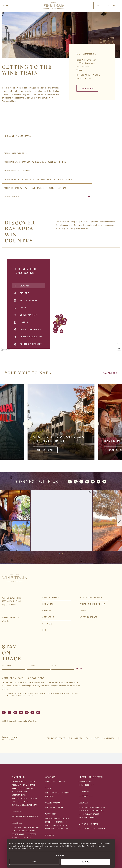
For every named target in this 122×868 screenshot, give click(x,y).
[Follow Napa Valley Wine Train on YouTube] (27, 712)
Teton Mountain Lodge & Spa (57, 819)
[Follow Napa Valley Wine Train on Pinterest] (21, 712)
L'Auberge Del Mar (20, 802)
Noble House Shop (86, 785)
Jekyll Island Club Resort (56, 782)
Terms (83, 610)
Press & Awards (50, 597)
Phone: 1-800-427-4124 (12, 617)
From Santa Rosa (12, 196)
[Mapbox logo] (6, 349)
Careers (46, 610)
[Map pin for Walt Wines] (64, 323)
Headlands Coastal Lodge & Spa (92, 807)
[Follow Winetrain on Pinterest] (87, 482)
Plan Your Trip (110, 373)
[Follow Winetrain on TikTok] (104, 482)
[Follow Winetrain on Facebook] (70, 482)
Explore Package (45, 450)
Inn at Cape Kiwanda (87, 817)
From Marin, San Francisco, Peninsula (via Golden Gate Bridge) (35, 162)
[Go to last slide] (27, 424)
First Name (6, 666)
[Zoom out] (119, 348)
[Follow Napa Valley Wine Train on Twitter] (9, 712)
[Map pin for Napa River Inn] (61, 331)
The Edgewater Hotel (54, 807)
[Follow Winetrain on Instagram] (81, 482)
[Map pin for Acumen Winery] (55, 329)
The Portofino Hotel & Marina (25, 782)
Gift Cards (48, 623)
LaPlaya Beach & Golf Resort (24, 831)
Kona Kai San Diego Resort (23, 788)
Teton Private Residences (56, 825)
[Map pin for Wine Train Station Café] (60, 319)
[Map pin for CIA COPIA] (65, 320)
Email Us (5, 621)
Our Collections (85, 782)
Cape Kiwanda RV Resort (89, 814)
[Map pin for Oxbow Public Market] (60, 322)
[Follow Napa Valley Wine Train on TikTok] (38, 712)
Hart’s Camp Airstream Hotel (91, 811)
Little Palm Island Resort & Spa (25, 827)
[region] (61, 303)
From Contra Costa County (17, 170)
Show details (60, 855)
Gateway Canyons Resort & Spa (25, 816)
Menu (6, 5)
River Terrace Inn (19, 792)
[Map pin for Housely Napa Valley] (55, 323)
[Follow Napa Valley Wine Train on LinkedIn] (32, 712)
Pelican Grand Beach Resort (24, 834)
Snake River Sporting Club (56, 829)
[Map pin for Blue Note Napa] (58, 326)
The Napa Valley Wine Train (23, 785)
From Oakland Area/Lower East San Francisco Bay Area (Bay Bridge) (38, 179)
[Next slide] (94, 424)
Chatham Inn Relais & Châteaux (92, 829)
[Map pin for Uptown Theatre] (55, 331)
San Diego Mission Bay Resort (24, 798)
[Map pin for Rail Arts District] (57, 316)
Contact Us (48, 617)
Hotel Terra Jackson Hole (56, 822)
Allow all (86, 862)
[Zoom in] (119, 345)
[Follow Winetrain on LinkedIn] (98, 482)
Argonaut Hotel (19, 795)
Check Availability (106, 5)
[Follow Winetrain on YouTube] (93, 482)
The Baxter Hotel (86, 796)
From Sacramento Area (15, 153)
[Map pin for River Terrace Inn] (61, 316)
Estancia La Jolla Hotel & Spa (24, 805)
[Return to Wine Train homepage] (53, 5)
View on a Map (87, 88)
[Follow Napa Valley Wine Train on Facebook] (4, 712)
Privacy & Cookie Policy (92, 604)
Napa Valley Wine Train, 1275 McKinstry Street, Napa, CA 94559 (12, 601)
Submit (79, 668)
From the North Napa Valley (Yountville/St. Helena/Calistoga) (35, 188)
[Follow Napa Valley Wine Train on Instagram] (15, 712)
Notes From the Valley (92, 597)
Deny (34, 862)
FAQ (44, 630)
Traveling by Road (18, 136)
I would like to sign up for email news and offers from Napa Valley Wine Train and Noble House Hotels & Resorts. (42, 694)
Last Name (31, 666)
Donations (48, 604)
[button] (94, 617)
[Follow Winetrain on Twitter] (76, 482)
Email (53, 666)
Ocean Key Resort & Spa (22, 837)
